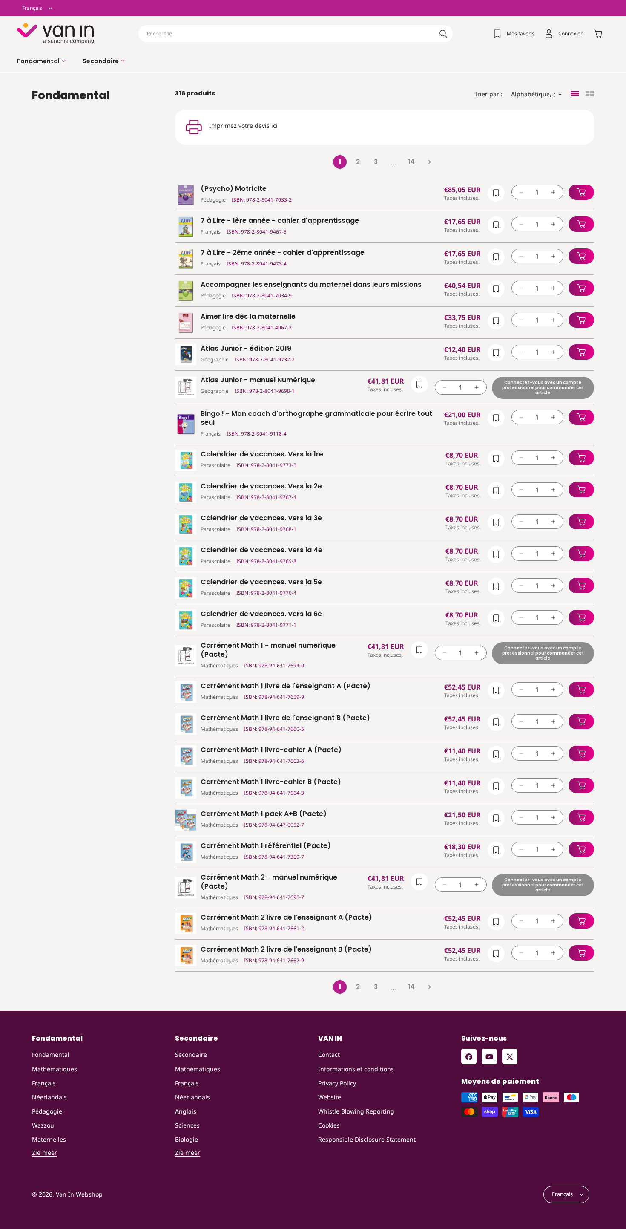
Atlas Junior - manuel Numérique (258, 380)
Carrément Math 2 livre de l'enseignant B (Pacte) (286, 949)
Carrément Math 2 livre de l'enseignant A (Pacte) (286, 917)
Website (329, 1097)
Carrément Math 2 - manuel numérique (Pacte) (269, 882)
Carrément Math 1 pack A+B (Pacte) (264, 814)
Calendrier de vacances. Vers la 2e (261, 486)
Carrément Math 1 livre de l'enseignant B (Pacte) (285, 718)
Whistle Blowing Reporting (356, 1111)
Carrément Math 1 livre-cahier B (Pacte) (271, 782)
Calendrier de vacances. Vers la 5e (261, 582)
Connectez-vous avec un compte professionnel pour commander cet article (543, 387)
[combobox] (295, 33)
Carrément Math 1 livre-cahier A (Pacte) (271, 750)
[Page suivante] (429, 162)
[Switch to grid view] (590, 94)
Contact (329, 1055)
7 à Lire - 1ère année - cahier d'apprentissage (280, 220)
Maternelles (49, 1140)
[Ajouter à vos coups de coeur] (496, 193)
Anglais (185, 1111)
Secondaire (191, 1055)
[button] (41, 61)
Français (44, 1083)
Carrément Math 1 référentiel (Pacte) (266, 846)
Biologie (186, 1140)
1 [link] (340, 161)
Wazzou (43, 1126)
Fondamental (50, 1055)
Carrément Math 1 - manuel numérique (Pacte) (268, 650)
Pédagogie (47, 1111)
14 (411, 161)
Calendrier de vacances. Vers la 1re (262, 454)
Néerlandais (49, 1097)
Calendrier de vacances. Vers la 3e (261, 518)
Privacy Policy (337, 1083)
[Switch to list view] (575, 94)
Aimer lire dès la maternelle (248, 316)
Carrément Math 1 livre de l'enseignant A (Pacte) (285, 686)
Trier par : (488, 94)
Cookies (329, 1126)
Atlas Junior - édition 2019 (246, 348)
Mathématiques (54, 1069)
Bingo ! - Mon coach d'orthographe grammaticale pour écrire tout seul (316, 418)
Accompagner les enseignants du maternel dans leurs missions (311, 284)
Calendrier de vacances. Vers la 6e (261, 614)
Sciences (187, 1126)
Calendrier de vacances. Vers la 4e (261, 550)
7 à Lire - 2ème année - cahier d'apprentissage (283, 252)
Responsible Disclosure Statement (367, 1140)
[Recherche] (443, 33)
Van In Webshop (79, 1195)
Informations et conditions (356, 1069)
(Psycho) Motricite (234, 189)
